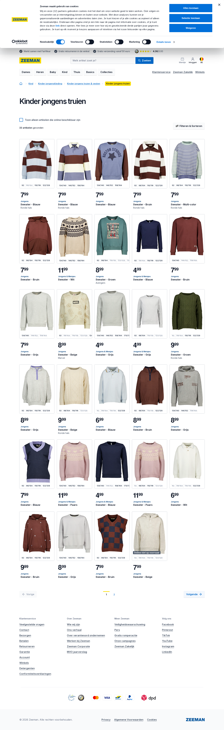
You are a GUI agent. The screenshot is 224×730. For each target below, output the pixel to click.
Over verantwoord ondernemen (86, 635)
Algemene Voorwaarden (128, 719)
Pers (117, 629)
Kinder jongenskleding (50, 83)
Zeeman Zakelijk (183, 72)
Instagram (168, 646)
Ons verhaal (74, 629)
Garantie (24, 651)
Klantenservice (161, 72)
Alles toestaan (190, 8)
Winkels (200, 72)
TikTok (166, 635)
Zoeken (146, 60)
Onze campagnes (125, 640)
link (57, 25)
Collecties (106, 72)
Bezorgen (25, 635)
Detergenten (27, 668)
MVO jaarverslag (77, 651)
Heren (40, 72)
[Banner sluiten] (219, 5)
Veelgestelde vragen (31, 624)
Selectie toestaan (191, 18)
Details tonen (163, 42)
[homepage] (20, 83)
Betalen (24, 640)
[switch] (89, 41)
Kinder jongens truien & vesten (83, 83)
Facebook (168, 624)
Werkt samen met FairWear (37, 51)
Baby (53, 72)
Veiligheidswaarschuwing (129, 624)
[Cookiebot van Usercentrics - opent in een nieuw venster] (19, 42)
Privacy (105, 719)
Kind (64, 72)
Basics (90, 72)
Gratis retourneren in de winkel (74, 51)
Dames (26, 72)
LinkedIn (167, 651)
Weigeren (191, 28)
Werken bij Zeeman (78, 640)
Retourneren (27, 646)
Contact (24, 629)
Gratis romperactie (125, 635)
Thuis (76, 72)
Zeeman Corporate (78, 646)
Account (24, 657)
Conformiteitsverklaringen (35, 673)
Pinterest (167, 629)
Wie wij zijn (73, 624)
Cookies (152, 719)
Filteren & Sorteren (191, 126)
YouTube (167, 640)
